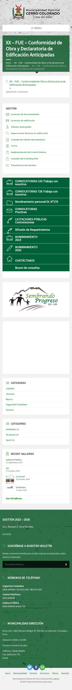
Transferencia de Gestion (23, 165)
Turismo (10, 409)
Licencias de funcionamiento (25, 114)
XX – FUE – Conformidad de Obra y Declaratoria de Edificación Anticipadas (38, 83)
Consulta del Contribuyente (24, 158)
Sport (9, 440)
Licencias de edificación (23, 120)
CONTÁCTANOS (24, 260)
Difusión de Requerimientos (32, 230)
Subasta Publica (14, 459)
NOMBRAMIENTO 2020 (26, 248)
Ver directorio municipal (14, 611)
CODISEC (10, 388)
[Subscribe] (66, 564)
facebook (11, 434)
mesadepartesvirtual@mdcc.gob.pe (27, 657)
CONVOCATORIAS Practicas (26, 210)
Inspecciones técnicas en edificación (29, 133)
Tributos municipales (21, 126)
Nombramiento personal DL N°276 (36, 201)
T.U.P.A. (14, 145)
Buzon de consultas (27, 268)
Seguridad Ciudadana (16, 404)
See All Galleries (14, 498)
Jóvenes (10, 393)
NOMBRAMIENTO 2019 (26, 238)
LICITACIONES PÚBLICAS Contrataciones (31, 220)
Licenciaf (20, 476)
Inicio (8, 62)
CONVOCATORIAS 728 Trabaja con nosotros (36, 192)
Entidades (21, 487)
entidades (11, 429)
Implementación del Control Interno (28, 152)
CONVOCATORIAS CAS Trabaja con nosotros (36, 182)
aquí (30, 645)
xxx (7, 468)
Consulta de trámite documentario (28, 139)
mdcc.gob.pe (53, 678)
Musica (9, 399)
